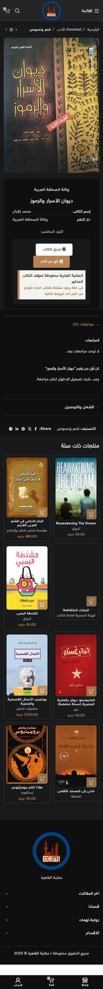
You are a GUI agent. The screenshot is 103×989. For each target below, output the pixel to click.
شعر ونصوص (40, 29)
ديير (76, 709)
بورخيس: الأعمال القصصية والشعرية (27, 701)
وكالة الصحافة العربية (51, 189)
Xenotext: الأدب (69, 29)
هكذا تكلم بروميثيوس (27, 787)
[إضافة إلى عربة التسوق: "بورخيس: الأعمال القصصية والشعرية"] (43, 691)
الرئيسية (92, 29)
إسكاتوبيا (27, 793)
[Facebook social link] (35, 429)
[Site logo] (51, 10)
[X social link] (29, 429)
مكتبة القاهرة (38, 953)
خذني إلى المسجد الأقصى (76, 791)
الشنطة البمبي (27, 613)
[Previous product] (16, 29)
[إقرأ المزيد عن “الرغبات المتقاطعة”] (91, 601)
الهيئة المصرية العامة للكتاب (76, 615)
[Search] (17, 11)
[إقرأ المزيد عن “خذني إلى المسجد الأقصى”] (91, 782)
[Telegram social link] (11, 429)
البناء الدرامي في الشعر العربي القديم (27, 523)
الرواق (76, 529)
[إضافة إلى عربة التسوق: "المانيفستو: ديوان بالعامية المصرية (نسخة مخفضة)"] (91, 691)
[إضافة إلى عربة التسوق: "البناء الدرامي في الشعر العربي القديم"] (43, 512)
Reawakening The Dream (76, 523)
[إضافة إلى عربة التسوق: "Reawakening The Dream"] (91, 514)
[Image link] (51, 850)
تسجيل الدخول (70, 379)
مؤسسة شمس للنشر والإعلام (27, 530)
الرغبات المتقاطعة (76, 610)
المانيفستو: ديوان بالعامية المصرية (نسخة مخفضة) (76, 702)
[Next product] (6, 29)
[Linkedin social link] (17, 429)
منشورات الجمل (27, 709)
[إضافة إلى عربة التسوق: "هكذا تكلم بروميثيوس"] (43, 779)
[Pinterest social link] (23, 429)
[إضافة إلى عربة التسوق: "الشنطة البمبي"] (43, 605)
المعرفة (76, 796)
